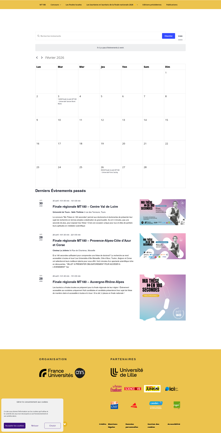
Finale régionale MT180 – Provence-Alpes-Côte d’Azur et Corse (92, 242)
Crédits (102, 424)
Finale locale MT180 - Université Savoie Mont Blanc (67, 101)
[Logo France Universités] (56, 373)
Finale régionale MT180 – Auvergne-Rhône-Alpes (88, 282)
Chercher (169, 36)
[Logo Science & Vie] (132, 388)
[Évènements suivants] (41, 57)
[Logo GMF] (114, 405)
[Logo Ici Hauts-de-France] (171, 389)
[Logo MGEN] (177, 405)
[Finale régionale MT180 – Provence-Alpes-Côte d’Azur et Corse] (163, 246)
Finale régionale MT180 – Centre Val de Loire (85, 206)
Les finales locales (74, 4)
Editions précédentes (152, 4)
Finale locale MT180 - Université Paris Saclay (110, 171)
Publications (171, 4)
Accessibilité (174, 424)
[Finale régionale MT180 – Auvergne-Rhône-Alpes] (163, 298)
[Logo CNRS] (92, 373)
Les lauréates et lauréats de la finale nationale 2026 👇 (111, 4)
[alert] (110, 47)
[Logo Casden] (156, 405)
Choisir (52, 426)
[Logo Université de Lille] (145, 372)
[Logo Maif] (133, 405)
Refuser (34, 426)
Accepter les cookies (14, 426)
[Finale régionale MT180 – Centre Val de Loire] (163, 212)
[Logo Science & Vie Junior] (152, 388)
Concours (55, 4)
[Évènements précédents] (36, 57)
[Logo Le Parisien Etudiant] (116, 389)
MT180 (43, 4)
